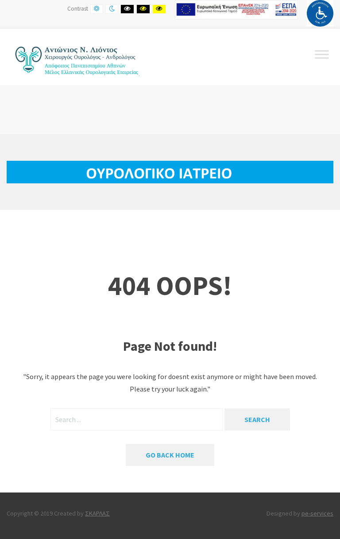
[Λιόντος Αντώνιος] (73, 55)
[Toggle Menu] (322, 54)
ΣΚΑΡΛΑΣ (97, 513)
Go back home (170, 454)
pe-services (317, 513)
